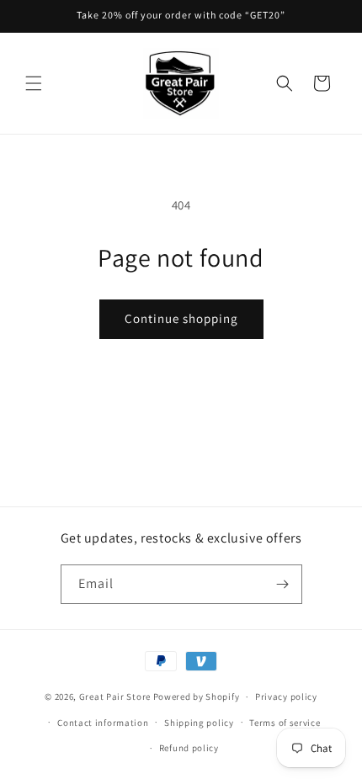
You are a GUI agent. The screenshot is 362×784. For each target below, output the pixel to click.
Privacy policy (286, 696)
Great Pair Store (115, 696)
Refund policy (189, 748)
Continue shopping (181, 318)
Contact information (102, 722)
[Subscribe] (282, 584)
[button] (33, 83)
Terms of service (284, 722)
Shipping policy (199, 722)
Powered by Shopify (196, 696)
